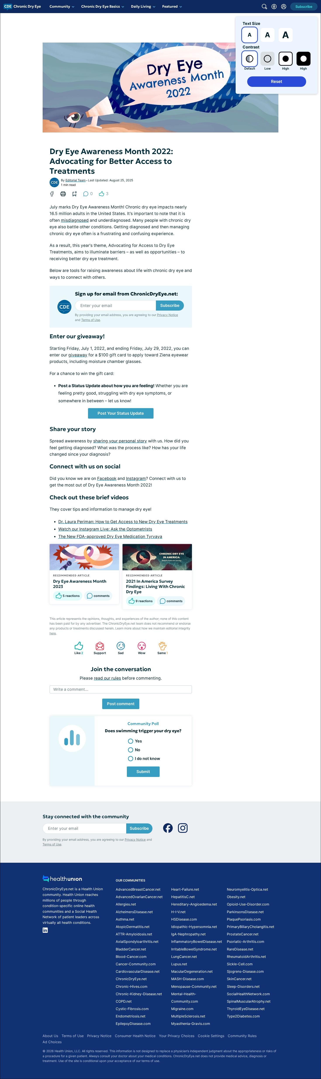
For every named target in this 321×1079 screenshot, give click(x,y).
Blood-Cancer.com (131, 956)
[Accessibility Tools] (274, 6)
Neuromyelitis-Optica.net (247, 889)
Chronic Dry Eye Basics (100, 6)
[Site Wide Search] (264, 6)
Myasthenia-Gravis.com (190, 1023)
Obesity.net (236, 897)
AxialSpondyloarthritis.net (137, 941)
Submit (143, 771)
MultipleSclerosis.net (188, 1016)
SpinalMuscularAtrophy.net (249, 1001)
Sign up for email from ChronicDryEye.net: (126, 294)
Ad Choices (52, 1042)
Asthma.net (125, 919)
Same (161, 648)
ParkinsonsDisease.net (245, 912)
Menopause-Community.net (194, 986)
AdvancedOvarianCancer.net (139, 897)
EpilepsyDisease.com (133, 1023)
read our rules (107, 678)
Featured (170, 6)
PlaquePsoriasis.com (244, 919)
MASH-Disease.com (187, 979)
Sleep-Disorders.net (243, 986)
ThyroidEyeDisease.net (246, 1009)
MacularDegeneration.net (192, 971)
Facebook (106, 478)
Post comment (121, 703)
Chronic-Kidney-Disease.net (139, 994)
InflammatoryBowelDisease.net (196, 941)
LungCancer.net (184, 956)
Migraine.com (182, 1009)
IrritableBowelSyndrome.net (194, 949)
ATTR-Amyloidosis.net (134, 934)
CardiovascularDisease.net (138, 971)
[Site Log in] (283, 6)
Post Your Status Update (121, 413)
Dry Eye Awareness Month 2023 (79, 584)
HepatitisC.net (183, 897)
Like (76, 648)
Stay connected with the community (86, 817)
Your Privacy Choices (176, 1036)
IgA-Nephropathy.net (188, 934)
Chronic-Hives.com (131, 986)
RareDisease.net (240, 949)
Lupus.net (179, 964)
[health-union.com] (62, 880)
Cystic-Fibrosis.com (132, 1009)
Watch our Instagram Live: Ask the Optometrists (105, 529)
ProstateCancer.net (243, 934)
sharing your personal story (120, 440)
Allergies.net (126, 904)
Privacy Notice (167, 315)
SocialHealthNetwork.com (248, 994)
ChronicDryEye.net (131, 979)
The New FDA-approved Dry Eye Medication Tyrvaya (110, 536)
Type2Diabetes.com (243, 1016)
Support (98, 648)
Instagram (136, 478)
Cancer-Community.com (136, 964)
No (137, 749)
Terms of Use (90, 320)
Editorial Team (76, 180)
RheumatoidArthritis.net (246, 956)
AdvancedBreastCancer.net (138, 889)
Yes (138, 741)
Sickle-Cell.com (240, 964)
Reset (276, 81)
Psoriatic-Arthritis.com (245, 941)
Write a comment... (70, 689)
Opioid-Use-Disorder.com (248, 904)
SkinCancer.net (239, 979)
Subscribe (169, 305)
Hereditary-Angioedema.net (194, 904)
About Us (50, 1036)
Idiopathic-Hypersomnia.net (194, 926)
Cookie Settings (211, 1036)
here (53, 633)
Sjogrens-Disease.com (245, 971)
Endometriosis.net (130, 1016)
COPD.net (124, 1001)
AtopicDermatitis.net (133, 926)
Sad (118, 648)
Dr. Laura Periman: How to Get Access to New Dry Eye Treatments (123, 521)
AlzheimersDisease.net (134, 912)
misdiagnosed (75, 220)
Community (60, 6)
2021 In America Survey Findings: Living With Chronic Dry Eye (155, 586)
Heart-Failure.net (185, 889)
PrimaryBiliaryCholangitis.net (250, 926)
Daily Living (141, 6)
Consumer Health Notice (135, 1036)
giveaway (77, 354)
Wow (139, 648)
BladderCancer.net (131, 949)
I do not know (147, 758)
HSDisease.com (184, 919)
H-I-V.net (178, 912)
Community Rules (242, 1036)
